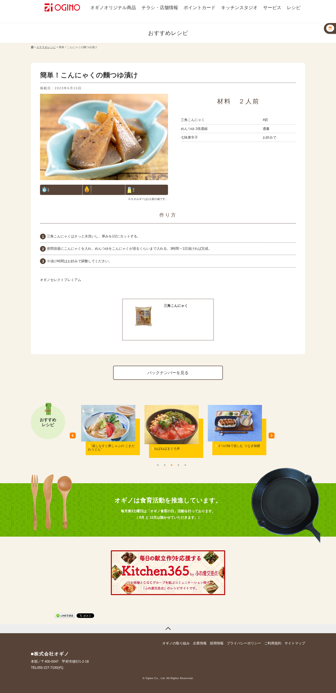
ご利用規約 (272, 643)
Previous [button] (74, 437)
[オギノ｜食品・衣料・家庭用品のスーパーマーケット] (32, 47)
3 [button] (171, 465)
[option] (108, 437)
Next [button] (273, 437)
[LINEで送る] (65, 615)
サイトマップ (295, 643)
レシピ (294, 7)
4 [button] (178, 465)
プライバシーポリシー (244, 643)
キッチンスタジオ (239, 7)
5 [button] (185, 465)
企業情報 (200, 643)
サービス (272, 7)
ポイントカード (200, 7)
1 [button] (157, 465)
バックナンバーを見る (168, 372)
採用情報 (217, 643)
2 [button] (164, 465)
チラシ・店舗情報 (159, 7)
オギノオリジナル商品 (113, 7)
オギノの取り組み (176, 643)
